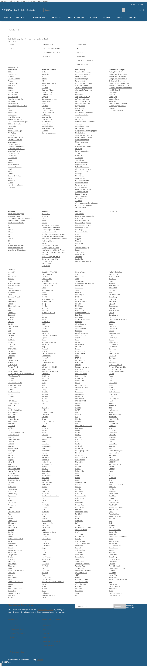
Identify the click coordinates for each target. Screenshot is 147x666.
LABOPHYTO (113, 423)
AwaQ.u (112, 292)
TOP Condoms (47, 274)
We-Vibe (11, 586)
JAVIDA (77, 410)
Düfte (44, 221)
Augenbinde (12, 74)
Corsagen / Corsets (48, 92)
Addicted (11, 279)
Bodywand (11, 313)
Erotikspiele (79, 218)
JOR (9, 274)
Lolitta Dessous (13, 435)
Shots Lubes (46, 534)
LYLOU (77, 444)
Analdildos (79, 94)
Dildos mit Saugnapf (82, 103)
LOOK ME (112, 435)
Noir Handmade (13, 475)
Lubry (77, 442)
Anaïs (111, 281)
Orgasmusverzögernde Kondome (20, 218)
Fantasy (78, 365)
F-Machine (112, 362)
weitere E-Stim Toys (15, 131)
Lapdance (11, 426)
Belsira (10, 304)
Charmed (78, 322)
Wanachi (45, 584)
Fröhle (77, 383)
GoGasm (112, 390)
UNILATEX (11, 573)
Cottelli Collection (81, 333)
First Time (45, 376)
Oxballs (111, 482)
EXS (110, 360)
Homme (11, 396)
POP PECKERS (46, 500)
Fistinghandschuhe (15, 140)
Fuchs (10, 171)
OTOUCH (11, 482)
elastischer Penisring (82, 74)
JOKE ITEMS (12, 414)
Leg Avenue (79, 428)
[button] (132, 10)
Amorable (45, 281)
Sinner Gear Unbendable (118, 537)
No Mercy (11, 473)
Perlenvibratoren (81, 185)
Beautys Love (46, 301)
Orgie (77, 480)
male (43, 448)
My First (44, 466)
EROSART (45, 358)
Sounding (11, 180)
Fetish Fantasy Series (116, 371)
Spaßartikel (79, 259)
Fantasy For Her (13, 367)
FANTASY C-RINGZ (115, 365)
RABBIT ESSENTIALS (116, 507)
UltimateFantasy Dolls (83, 570)
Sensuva (11, 530)
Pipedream (12, 496)
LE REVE (11, 428)
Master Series (80, 455)
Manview (78, 453)
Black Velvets (113, 306)
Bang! (10, 299)
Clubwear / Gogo (48, 90)
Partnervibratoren (81, 183)
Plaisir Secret (80, 498)
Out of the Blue (80, 482)
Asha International (14, 290)
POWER (77, 500)
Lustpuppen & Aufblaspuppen (86, 131)
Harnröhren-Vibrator (15, 185)
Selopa (111, 527)
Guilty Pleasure (114, 392)
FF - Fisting (12, 133)
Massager (78, 174)
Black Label (79, 306)
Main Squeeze (13, 448)
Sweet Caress (46, 557)
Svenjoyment (12, 555)
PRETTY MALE (13, 503)
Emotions (11, 356)
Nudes (111, 475)
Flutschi (11, 381)
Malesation (46, 451)
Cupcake (78, 338)
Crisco (111, 335)
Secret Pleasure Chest (83, 527)
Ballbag (10, 110)
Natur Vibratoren (81, 178)
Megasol (11, 460)
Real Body (78, 509)
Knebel (10, 88)
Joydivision (45, 414)
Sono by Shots (114, 541)
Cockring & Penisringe (83, 72)
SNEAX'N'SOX (80, 541)
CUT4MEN (11, 340)
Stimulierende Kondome (17, 221)
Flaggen (78, 239)
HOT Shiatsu (12, 401)
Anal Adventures (14, 283)
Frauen (10, 160)
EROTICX (78, 358)
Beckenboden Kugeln (83, 126)
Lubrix (44, 442)
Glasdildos (79, 110)
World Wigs (12, 591)
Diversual (11, 344)
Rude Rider (79, 521)
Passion (78, 487)
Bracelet (78, 236)
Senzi (44, 530)
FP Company (79, 381)
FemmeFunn (46, 369)
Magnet (78, 241)
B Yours (44, 295)
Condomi (78, 331)
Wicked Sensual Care (116, 586)
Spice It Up (113, 543)
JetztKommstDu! (47, 412)
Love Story (11, 437)
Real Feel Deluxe (14, 512)
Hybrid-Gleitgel (114, 90)
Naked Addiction (14, 469)
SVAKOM (112, 552)
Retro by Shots (114, 514)
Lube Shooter (113, 92)
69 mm (10, 243)
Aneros (10, 288)
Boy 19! (10, 324)
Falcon (44, 365)
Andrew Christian (14, 286)
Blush (10, 310)
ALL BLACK (112, 279)
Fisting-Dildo (79, 108)
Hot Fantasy (79, 399)
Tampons (45, 254)
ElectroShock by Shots (49, 353)
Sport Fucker (12, 546)
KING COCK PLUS (48, 421)
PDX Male (45, 489)
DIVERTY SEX (46, 344)
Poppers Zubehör (81, 232)
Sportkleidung (47, 119)
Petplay (10, 169)
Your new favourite (48, 595)
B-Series (11, 317)
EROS (10, 358)
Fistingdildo (12, 135)
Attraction (112, 290)
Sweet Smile (79, 557)
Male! (111, 448)
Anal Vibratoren (81, 160)
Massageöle (113, 101)
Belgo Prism (113, 301)
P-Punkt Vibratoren (82, 180)
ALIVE (77, 279)
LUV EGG (11, 444)
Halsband (11, 85)
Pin (76, 245)
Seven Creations (81, 530)
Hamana (45, 394)
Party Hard (12, 487)
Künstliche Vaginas (82, 140)
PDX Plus (78, 489)
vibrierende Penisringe (83, 90)
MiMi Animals (80, 460)
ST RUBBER (79, 546)
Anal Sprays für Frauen (50, 245)
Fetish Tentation (81, 374)
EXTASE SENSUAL (48, 362)
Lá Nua (77, 423)
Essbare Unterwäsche (83, 225)
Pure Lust (45, 507)
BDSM (10, 72)
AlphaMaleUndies (115, 272)
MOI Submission (115, 464)
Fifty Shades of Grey (15, 83)
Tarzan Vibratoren (81, 196)
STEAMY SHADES (115, 546)
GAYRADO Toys (80, 385)
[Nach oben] (1, 664)
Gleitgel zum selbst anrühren (119, 85)
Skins (111, 539)
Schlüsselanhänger (82, 248)
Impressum (81, 56)
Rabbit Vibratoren (81, 187)
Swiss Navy (113, 557)
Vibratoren (79, 158)
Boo (43, 315)
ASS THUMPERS (47, 290)
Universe (45, 573)
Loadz (44, 433)
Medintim (112, 457)
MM (9, 464)
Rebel (111, 512)
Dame (77, 340)
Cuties (44, 340)
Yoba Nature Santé (115, 593)
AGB (78, 48)
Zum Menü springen (41, 1)
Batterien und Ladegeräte (84, 216)
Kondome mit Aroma (15, 248)
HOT (9, 399)
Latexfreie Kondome (15, 216)
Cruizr (10, 338)
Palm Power (46, 485)
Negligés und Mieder (49, 99)
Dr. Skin (78, 347)
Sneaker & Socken (14, 176)
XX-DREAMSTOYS (14, 593)
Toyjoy (10, 568)
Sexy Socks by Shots (49, 532)
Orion (111, 480)
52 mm (10, 230)
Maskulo (45, 455)
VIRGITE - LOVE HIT (82, 579)
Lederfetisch (12, 158)
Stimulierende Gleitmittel (118, 103)
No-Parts (45, 473)
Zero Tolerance (114, 595)
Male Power (79, 448)
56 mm (10, 236)
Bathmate (78, 299)
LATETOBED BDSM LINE (83, 426)
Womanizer (113, 589)
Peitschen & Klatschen (16, 99)
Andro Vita (79, 286)
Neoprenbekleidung (49, 133)
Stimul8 (10, 548)
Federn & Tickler (14, 79)
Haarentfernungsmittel (50, 259)
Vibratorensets (80, 198)
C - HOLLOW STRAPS (82, 319)
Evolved (44, 360)
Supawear (78, 552)
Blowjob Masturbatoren (83, 137)
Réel (9, 514)
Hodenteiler (12, 115)
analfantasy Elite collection (84, 283)
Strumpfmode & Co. (49, 110)
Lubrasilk (11, 442)
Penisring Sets (80, 81)
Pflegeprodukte (47, 263)
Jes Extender (113, 410)
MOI (76, 464)
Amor (10, 281)
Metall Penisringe (81, 79)
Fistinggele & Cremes (15, 137)
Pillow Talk (79, 494)
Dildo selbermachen (82, 101)
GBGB (111, 385)
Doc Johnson (113, 344)
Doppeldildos (80, 106)
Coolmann (11, 333)
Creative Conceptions (49, 335)
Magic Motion (46, 446)
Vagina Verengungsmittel (51, 257)
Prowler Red (79, 505)
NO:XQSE (78, 473)
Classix (111, 324)
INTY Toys (45, 408)
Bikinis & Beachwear (49, 83)
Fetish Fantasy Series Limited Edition (21, 374)
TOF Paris (45, 566)
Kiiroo (44, 419)
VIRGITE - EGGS (47, 579)
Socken (10, 178)
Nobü (111, 473)
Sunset (44, 552)
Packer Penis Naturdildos (84, 113)
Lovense (44, 439)
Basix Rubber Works (49, 299)
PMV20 (10, 500)
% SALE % (113, 211)
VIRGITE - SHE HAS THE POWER (53, 582)
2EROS (77, 274)
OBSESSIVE (45, 478)
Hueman (45, 401)
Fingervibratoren (81, 165)
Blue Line (112, 308)
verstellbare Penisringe (83, 88)
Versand (40, 660)
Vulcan (10, 584)
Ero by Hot (112, 356)
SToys (44, 548)
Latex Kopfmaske (14, 151)
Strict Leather (80, 550)
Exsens (10, 362)
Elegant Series (80, 353)
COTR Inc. (45, 333)
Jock (76, 412)
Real (43, 509)
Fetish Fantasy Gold (82, 371)
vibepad (78, 577)
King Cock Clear (114, 419)
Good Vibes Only (14, 392)
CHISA (44, 324)
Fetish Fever (46, 374)
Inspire (77, 405)
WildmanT (79, 589)
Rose (77, 518)
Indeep (111, 403)
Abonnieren (119, 606)
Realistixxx (45, 512)
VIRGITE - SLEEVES (81, 582)
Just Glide (11, 417)
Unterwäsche (46, 117)
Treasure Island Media (16, 570)
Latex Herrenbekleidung (16, 149)
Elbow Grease (80, 351)
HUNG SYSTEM (80, 401)
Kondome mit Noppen (16, 214)
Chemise (45, 88)
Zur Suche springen (27, 1)
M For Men (113, 444)
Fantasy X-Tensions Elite (117, 367)
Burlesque (112, 317)
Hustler (111, 401)
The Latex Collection (82, 564)
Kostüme (45, 131)
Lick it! (77, 430)
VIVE (110, 582)
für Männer (46, 115)
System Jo (11, 559)
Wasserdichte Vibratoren (84, 205)
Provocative (12, 505)
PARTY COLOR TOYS (116, 485)
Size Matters (46, 539)
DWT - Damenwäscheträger (18, 122)
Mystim (10, 128)
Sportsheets (46, 546)
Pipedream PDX (80, 496)
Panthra (78, 485)
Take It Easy (46, 559)
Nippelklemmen (13, 92)
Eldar (111, 351)
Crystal (44, 338)
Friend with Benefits (15, 383)
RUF (110, 521)
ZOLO (44, 598)
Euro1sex (112, 358)
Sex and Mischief (115, 530)
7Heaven (45, 277)
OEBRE (77, 478)
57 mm (10, 239)
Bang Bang (113, 297)
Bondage (11, 76)
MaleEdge (11, 451)
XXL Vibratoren (80, 207)
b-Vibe (44, 319)
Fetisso (111, 374)
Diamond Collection (49, 342)
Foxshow (45, 381)
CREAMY (11, 335)
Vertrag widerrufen (17, 652)
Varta (43, 575)
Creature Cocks (80, 335)
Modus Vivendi (47, 464)
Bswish (44, 317)
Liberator (11, 430)
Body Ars (45, 310)
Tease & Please (114, 559)
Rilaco (44, 516)
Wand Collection (81, 584)
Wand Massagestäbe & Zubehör (86, 203)
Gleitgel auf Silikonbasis (117, 76)
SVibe (44, 555)
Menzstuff (45, 460)
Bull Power (79, 317)
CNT (9, 329)
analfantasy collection (49, 283)
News (133, 4)
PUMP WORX (113, 505)
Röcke (44, 103)
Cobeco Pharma (81, 329)
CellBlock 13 (46, 322)
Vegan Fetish (113, 575)
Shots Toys (79, 534)
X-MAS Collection (48, 113)
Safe (76, 523)
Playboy (111, 498)
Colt (9, 331)
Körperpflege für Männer (51, 230)
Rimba (77, 516)
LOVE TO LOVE (47, 437)
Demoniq (11, 342)
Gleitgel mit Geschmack (117, 81)
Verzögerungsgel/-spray (117, 106)
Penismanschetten (82, 151)
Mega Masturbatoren (83, 142)
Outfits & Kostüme (48, 101)
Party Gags (79, 230)
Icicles (44, 403)
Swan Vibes (79, 555)
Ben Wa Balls (80, 128)
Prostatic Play (113, 503)
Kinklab (78, 421)
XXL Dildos (79, 119)
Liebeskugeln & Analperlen (85, 122)
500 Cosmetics (114, 274)
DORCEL (11, 347)
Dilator (10, 183)
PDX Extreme (12, 489)
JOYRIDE (78, 414)
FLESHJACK (12, 378)
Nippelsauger (13, 94)
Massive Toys (80, 272)
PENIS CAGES (12, 491)
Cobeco (44, 329)
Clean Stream (13, 326)
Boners (111, 313)
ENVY (77, 356)
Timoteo (112, 564)
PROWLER (45, 505)
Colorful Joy (113, 329)
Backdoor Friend (14, 297)
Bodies (44, 85)
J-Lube (44, 410)
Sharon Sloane (114, 532)
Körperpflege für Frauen (50, 248)
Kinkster (112, 421)
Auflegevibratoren (81, 162)
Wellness (45, 586)
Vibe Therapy (46, 577)
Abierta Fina (79, 277)
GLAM (111, 387)
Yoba (77, 593)
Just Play (45, 417)
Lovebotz (78, 437)
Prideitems (79, 503)
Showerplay (113, 534)
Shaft (77, 532)
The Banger (113, 561)
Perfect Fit (112, 491)
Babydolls (45, 76)
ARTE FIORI (113, 288)
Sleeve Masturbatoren (83, 146)
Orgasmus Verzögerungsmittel (53, 236)
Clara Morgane (80, 324)
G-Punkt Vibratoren (82, 167)
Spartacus (45, 543)
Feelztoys (11, 369)
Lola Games (113, 433)
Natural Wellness (14, 471)
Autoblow (11, 292)
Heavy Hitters (113, 394)
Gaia (43, 385)
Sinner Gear (79, 537)
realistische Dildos (81, 115)
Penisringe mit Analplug (84, 83)
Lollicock (45, 435)
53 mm (10, 232)
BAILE (77, 297)
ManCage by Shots (82, 451)
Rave (9, 509)
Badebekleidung (47, 122)
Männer (11, 162)
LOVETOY (78, 439)
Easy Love (112, 349)
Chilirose (112, 322)
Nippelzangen (13, 97)
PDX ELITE (112, 487)
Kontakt (141, 4)
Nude (77, 475)
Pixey (10, 498)
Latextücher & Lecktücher (17, 250)
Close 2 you (113, 326)
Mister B (11, 462)
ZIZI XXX (11, 598)
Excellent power (81, 360)
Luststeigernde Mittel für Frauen (53, 250)
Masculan (11, 455)
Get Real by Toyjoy (81, 387)
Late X (44, 426)
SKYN (10, 541)
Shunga (10, 537)
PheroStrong (12, 494)
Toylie (44, 568)
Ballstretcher (12, 113)
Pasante (44, 487)
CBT (9, 108)
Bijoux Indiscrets (14, 306)
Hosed (111, 396)
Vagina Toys (79, 155)
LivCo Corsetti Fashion (16, 433)
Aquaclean (79, 288)
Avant (44, 292)
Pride (77, 234)
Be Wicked (112, 299)
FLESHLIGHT (46, 378)
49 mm (10, 227)
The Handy (45, 564)
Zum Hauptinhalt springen (10, 1)
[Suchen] (123, 10)
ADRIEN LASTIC (47, 279)
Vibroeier (78, 201)
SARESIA (11, 525)
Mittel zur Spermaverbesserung (53, 234)
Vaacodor (112, 573)
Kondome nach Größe (16, 223)
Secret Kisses (12, 527)
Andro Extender (47, 286)
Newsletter (47, 56)
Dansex (111, 340)
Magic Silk (78, 446)
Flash (111, 376)
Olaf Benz (112, 478)
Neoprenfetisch (13, 165)
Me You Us (12, 457)
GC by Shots (12, 387)
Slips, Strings (46, 108)
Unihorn (112, 570)
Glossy (44, 390)
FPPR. (111, 381)
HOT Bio (44, 399)
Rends (44, 514)
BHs (43, 81)
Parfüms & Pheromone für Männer (54, 239)
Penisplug (11, 187)
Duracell (45, 349)
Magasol (11, 446)
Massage (112, 94)
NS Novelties (46, 475)
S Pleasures (12, 523)
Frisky (44, 383)
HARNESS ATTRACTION (50, 272)
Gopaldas (45, 392)
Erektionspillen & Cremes (51, 227)
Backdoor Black (114, 295)
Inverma (78, 408)
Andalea (112, 283)
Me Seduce (113, 455)
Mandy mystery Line (116, 451)
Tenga (44, 561)
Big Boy (77, 304)
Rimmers (11, 518)
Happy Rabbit (80, 394)
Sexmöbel (78, 257)
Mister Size (79, 462)
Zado (77, 595)
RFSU (10, 516)
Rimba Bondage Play (82, 313)
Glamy (10, 390)
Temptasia (11, 561)
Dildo (77, 92)
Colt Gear (45, 331)
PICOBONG (46, 494)
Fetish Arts (79, 369)
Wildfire (44, 589)
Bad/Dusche (46, 214)
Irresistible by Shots (15, 410)
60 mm (10, 241)
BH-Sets (44, 79)
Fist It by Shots (80, 376)
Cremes (44, 218)
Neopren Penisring (15, 167)
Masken (11, 90)
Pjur (43, 498)
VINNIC (10, 579)
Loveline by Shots (14, 439)
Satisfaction (46, 525)
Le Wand (45, 428)
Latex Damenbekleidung (16, 146)
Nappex (112, 469)
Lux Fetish (45, 444)
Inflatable (11, 405)
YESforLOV (45, 593)
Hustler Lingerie (13, 403)
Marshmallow (114, 453)
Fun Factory (113, 383)
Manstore (45, 453)
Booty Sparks (113, 315)
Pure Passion (79, 507)
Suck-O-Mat (12, 552)
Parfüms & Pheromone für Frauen (54, 252)
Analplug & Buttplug (82, 97)
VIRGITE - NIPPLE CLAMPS (118, 579)
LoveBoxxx (112, 437)
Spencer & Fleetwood (82, 543)
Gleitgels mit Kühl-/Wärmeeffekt (120, 88)
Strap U (78, 548)
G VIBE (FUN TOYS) (14, 385)
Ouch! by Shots (47, 482)
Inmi (43, 405)
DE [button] (125, 4)
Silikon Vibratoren (81, 192)
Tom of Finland (114, 566)
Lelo (110, 428)
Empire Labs (46, 356)
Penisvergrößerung (48, 241)
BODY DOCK (79, 310)
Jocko (111, 412)
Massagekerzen (114, 99)
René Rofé (79, 514)
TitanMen (11, 566)
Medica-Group (47, 457)
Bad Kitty (45, 297)
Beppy (44, 304)
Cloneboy (78, 326)
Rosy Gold (112, 518)
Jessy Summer (13, 412)
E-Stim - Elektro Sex (15, 124)
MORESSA (11, 272)
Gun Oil (10, 394)
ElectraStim (12, 126)
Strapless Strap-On (15, 550)
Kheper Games (13, 419)
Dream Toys (113, 347)
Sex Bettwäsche (80, 252)
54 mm (10, 234)
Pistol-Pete (112, 496)
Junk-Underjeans (115, 414)
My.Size (78, 466)
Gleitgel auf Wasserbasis (118, 79)
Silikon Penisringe (81, 85)
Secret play (46, 527)
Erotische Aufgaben (82, 221)
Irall (110, 408)
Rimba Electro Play (115, 516)
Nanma (77, 469)
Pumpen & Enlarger (15, 119)
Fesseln (10, 81)
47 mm (10, 225)
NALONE (45, 469)
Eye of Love (79, 362)
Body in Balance (114, 310)
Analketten (79, 124)
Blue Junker (79, 308)
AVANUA (78, 292)
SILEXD (44, 537)
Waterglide (113, 584)
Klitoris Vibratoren (81, 171)
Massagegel (113, 97)
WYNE (44, 591)
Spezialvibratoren (81, 194)
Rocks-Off (45, 518)
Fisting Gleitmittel (115, 72)
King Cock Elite (13, 421)
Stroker (111, 550)
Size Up (78, 539)
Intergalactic (113, 405)
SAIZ (110, 523)
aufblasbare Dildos (82, 99)
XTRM (111, 591)
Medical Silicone (81, 457)
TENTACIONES (80, 561)
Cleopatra (45, 326)
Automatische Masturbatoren (85, 135)
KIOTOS (44, 423)
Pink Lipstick (113, 494)
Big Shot (112, 304)
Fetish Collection (115, 369)
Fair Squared (12, 365)
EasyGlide (11, 351)
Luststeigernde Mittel (49, 232)
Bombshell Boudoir (48, 313)
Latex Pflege (12, 155)
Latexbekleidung (47, 126)
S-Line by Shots (47, 523)
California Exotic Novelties (118, 319)
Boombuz (78, 315)
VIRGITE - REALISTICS (15, 582)
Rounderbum (46, 521)
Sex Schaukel (80, 254)
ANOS (44, 288)
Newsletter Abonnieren (130, 606)
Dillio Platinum (114, 342)
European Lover (13, 360)
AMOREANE (79, 281)
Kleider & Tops (47, 94)
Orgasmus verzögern (116, 110)
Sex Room (11, 532)
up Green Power (81, 573)
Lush (110, 442)
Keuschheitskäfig (14, 117)
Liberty (44, 430)
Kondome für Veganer (16, 245)
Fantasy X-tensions (82, 367)
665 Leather (12, 277)
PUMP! (10, 507)
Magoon (112, 446)
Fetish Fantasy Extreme (50, 371)
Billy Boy (45, 306)
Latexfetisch (12, 142)
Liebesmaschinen (81, 227)
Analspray (112, 108)
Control (111, 331)
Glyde (77, 390)
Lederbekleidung (48, 128)
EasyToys (45, 351)
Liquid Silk (112, 430)
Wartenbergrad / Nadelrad (17, 106)
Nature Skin (79, 471)
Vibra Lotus (113, 577)
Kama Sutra (113, 417)
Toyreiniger (46, 266)
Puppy (10, 174)
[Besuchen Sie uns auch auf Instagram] (9, 655)
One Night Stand (14, 480)
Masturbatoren (80, 133)
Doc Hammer (80, 344)
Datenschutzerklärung (46, 610)
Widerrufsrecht (82, 64)
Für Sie (44, 243)
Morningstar (12, 466)
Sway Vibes (113, 555)
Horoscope (79, 396)
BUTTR (10, 319)
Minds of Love (114, 460)
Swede (10, 557)
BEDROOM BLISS (81, 301)
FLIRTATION (79, 378)
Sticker (77, 250)
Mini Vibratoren (81, 176)
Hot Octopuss (114, 399)
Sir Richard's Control (15, 539)
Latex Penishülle (14, 153)
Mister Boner (46, 462)
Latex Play (112, 426)
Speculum (11, 101)
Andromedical (114, 286)
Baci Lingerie (79, 295)
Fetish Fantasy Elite (15, 371)
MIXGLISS (112, 462)
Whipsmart (79, 586)
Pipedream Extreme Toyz (50, 496)
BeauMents (12, 301)
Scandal (112, 525)
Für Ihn (44, 223)
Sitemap (80, 52)
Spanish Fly (12, 543)
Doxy (43, 347)
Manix (10, 453)
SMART (44, 541)
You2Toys (78, 149)
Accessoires (46, 74)
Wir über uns (48, 44)
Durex (77, 349)
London (78, 435)
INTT (9, 408)
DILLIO (77, 342)
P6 (9, 485)
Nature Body (46, 471)
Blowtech (45, 308)
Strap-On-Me (113, 548)
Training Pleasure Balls (117, 568)
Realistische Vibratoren (83, 189)
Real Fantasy (113, 509)
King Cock (78, 419)
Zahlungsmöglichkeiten (51, 48)
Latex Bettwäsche (14, 144)
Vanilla (10, 575)
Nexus (111, 471)
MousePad (79, 243)
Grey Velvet (79, 392)
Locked (77, 433)
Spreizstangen (13, 103)
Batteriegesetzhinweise (85, 60)
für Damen (45, 72)
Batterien (45, 216)
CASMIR (11, 322)
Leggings (45, 97)
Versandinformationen (51, 52)
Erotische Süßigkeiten (83, 223)
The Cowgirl (12, 564)
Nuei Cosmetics (13, 478)
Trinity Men (46, 570)
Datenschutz (81, 44)
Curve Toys (113, 338)
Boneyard (11, 315)
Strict (43, 550)
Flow (110, 378)
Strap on (78, 117)
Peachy (111, 489)
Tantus (77, 559)
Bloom (10, 308)
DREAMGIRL (12, 349)
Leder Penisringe (81, 76)
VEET (77, 575)
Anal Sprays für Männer (50, 225)
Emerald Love (114, 353)
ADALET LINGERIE (115, 277)
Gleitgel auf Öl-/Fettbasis (118, 74)
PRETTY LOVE (113, 500)
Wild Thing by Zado (15, 589)
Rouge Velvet (12, 521)
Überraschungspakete (83, 261)
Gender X (45, 387)
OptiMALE (45, 480)
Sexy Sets (45, 106)
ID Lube (78, 403)
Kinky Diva (11, 423)
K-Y (76, 417)
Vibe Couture (12, 577)
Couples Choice (114, 333)
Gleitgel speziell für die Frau (119, 83)
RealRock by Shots (81, 512)
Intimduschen (47, 261)
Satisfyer (78, 144)
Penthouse (79, 491)
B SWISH (11, 295)
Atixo (77, 290)
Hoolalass (45, 396)
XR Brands (79, 591)
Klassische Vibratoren (83, 169)
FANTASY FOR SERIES (49, 367)
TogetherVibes (80, 566)
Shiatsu (10, 534)
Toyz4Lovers (79, 568)
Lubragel (112, 439)
